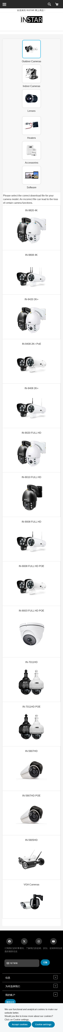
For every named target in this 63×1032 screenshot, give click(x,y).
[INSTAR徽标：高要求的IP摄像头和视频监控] (31, 20)
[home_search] (4, 4)
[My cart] (57, 5)
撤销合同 (10, 1002)
